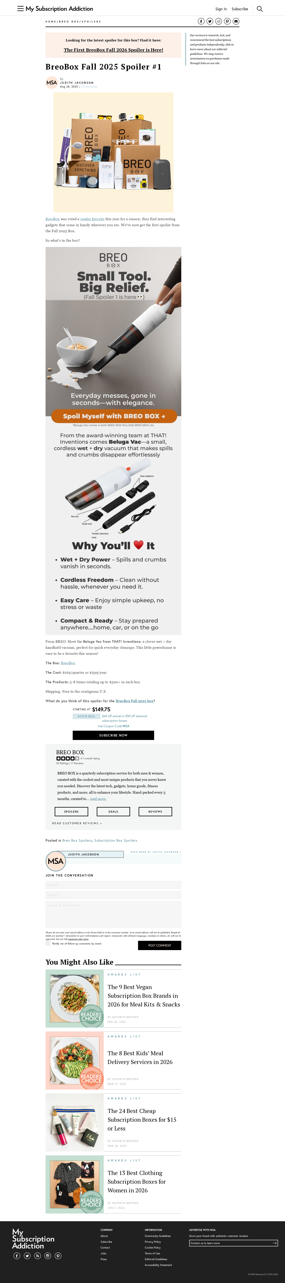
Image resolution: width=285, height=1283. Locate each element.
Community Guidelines (158, 1236)
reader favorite (92, 219)
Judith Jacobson (77, 82)
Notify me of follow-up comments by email (76, 943)
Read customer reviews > (77, 823)
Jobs (103, 1253)
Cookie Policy (153, 1247)
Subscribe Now (113, 735)
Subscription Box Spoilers (115, 840)
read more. (98, 799)
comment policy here (78, 939)
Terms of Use (152, 1253)
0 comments (89, 86)
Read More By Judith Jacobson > (156, 852)
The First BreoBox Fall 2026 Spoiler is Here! (113, 50)
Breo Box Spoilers (77, 840)
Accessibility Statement (158, 1265)
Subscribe (240, 8)
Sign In (221, 8)
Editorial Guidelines (156, 1259)
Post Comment (159, 945)
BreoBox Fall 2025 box (134, 701)
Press (104, 1259)
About (104, 1236)
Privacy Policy (153, 1241)
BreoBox (53, 219)
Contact (105, 1247)
